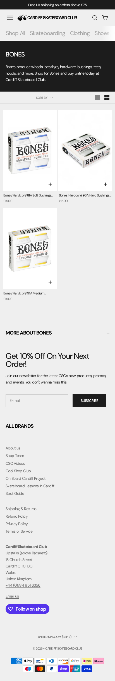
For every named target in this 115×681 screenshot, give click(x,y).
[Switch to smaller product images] (106, 98)
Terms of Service (19, 531)
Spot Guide (15, 493)
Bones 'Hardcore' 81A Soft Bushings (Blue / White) (27, 195)
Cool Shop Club (18, 470)
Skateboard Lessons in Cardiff (30, 485)
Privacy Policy (17, 523)
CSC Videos (15, 463)
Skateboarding (47, 33)
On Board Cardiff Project (25, 478)
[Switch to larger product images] (97, 98)
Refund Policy (17, 516)
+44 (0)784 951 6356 (23, 585)
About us (13, 448)
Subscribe (89, 400)
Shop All (15, 33)
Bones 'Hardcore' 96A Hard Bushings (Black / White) (84, 195)
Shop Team (15, 455)
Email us (12, 596)
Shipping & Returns (21, 508)
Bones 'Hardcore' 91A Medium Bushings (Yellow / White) (23, 293)
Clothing (80, 33)
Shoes (102, 33)
